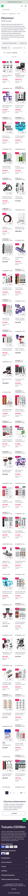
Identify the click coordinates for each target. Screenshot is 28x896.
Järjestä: (8, 52)
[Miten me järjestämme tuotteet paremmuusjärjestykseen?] (4, 52)
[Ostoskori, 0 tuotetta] (22, 6)
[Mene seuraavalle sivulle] (24, 792)
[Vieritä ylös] (24, 820)
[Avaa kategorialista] (25, 6)
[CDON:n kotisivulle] (2, 6)
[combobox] (14, 9)
